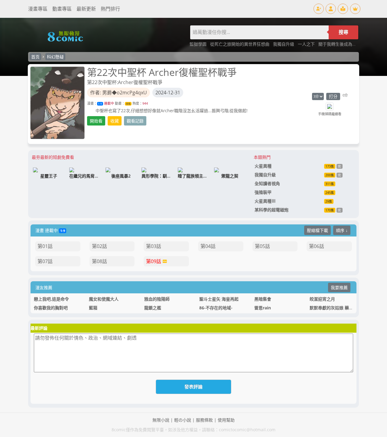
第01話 (45, 246)
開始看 (96, 121)
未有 (128, 103)
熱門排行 (110, 8)
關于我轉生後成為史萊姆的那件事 (350, 44)
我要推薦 (339, 287)
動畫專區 (62, 8)
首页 (35, 57)
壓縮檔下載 (317, 230)
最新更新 (86, 8)
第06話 (316, 246)
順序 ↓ (342, 230)
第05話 (262, 246)
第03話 (153, 246)
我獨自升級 (284, 44)
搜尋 (343, 32)
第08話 (99, 261)
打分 (333, 96)
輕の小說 (182, 420)
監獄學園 (199, 44)
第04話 (208, 246)
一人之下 (307, 44)
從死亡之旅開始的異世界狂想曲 (240, 44)
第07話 (45, 261)
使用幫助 (226, 420)
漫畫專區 (37, 8)
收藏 (114, 121)
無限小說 (160, 420)
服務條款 (204, 420)
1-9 (100, 103)
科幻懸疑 (55, 57)
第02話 (99, 246)
